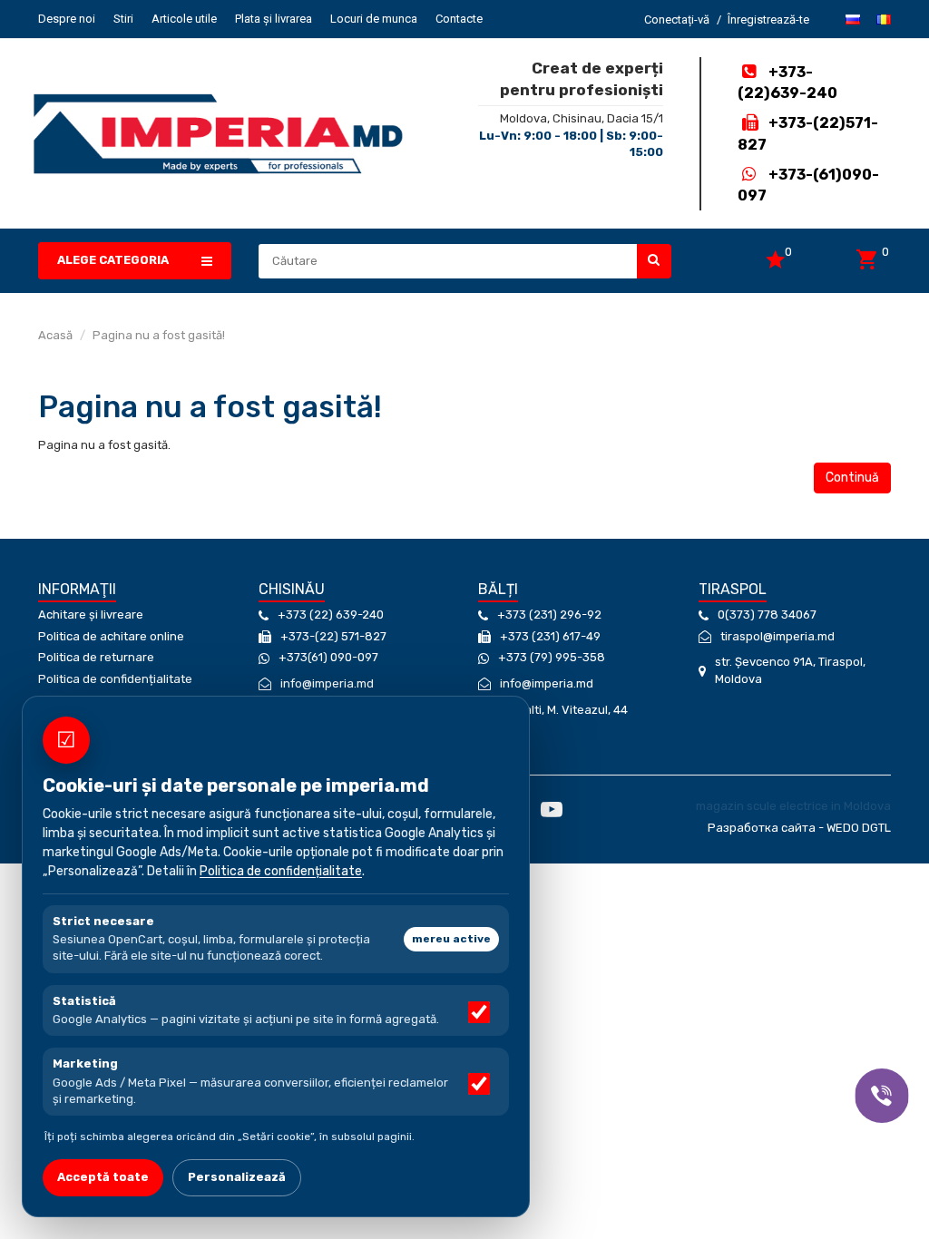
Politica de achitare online (111, 636)
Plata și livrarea (273, 18)
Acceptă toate (103, 1177)
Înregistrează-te (768, 19)
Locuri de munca (373, 18)
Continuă (852, 477)
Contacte (459, 18)
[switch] (479, 1012)
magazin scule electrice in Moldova (793, 806)
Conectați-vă (676, 19)
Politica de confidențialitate (115, 679)
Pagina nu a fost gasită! (159, 335)
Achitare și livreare (90, 614)
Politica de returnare (96, 657)
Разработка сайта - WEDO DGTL (799, 827)
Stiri (123, 18)
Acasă (55, 335)
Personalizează (237, 1177)
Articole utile (184, 18)
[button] (134, 260)
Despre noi (66, 18)
